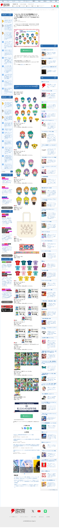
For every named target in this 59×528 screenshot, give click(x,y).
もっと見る (6, 207)
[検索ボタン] (11, 171)
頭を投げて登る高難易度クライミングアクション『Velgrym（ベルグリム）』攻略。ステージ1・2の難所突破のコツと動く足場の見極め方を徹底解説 (26, 481)
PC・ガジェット (27, 1)
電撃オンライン (3, 9)
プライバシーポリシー (24, 516)
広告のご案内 (33, 516)
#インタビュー (41, 6)
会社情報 (48, 516)
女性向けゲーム (13, 9)
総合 (3, 1)
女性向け (45, 1)
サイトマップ (31, 4)
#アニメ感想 (15, 6)
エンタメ (13, 1)
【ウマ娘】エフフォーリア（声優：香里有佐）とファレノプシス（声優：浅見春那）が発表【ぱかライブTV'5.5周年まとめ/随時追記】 (26, 478)
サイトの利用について (13, 516)
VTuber (51, 1)
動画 (56, 1)
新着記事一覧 (15, 4)
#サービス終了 (22, 6)
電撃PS (34, 1)
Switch (39, 1)
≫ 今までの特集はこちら (53, 489)
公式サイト (22, 64)
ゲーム (8, 1)
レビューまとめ (23, 4)
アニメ (19, 1)
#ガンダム (34, 6)
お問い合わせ (41, 516)
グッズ (17, 9)
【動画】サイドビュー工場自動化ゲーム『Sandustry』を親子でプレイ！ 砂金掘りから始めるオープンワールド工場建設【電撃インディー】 (26, 486)
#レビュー (29, 6)
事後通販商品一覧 (27, 50)
